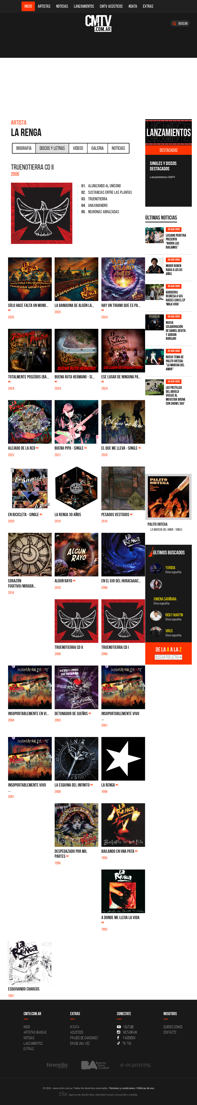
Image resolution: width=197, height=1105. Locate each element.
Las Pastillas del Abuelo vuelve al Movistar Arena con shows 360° (175, 395)
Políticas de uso (145, 1088)
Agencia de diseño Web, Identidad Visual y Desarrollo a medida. (103, 1094)
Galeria (97, 148)
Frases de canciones (84, 1038)
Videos (78, 148)
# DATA (74, 1027)
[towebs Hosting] (57, 1065)
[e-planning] (135, 1065)
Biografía (24, 148)
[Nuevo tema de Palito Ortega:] (154, 357)
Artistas (44, 6)
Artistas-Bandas (35, 1032)
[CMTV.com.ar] (98, 23)
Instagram (130, 1032)
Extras (148, 6)
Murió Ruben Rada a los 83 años (174, 270)
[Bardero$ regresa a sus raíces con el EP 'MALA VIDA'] (154, 292)
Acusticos (76, 1032)
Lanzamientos (84, 6)
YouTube (128, 1027)
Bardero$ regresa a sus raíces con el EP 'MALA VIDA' (175, 298)
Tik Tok (127, 1043)
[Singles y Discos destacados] (168, 132)
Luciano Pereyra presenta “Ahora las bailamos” (176, 241)
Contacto (170, 1032)
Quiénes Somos (173, 1027)
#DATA (133, 6)
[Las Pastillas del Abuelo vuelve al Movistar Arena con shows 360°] (154, 387)
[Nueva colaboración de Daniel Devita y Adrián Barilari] (154, 322)
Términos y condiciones (122, 1088)
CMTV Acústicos (111, 6)
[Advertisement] (98, 87)
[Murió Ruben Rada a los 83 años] (154, 266)
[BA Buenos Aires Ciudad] (94, 1065)
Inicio (28, 6)
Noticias (62, 6)
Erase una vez (80, 1043)
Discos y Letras (52, 148)
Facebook (129, 1038)
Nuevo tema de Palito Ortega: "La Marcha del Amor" (175, 363)
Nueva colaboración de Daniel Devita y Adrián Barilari (176, 331)
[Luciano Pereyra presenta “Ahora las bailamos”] (154, 235)
